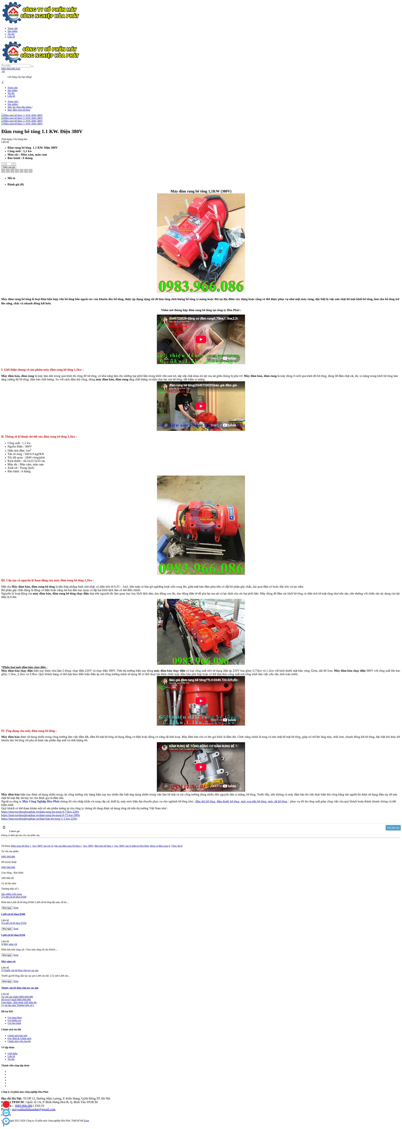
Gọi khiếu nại (14, 1020)
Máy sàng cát (8, 961)
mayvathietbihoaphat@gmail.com (33, 1109)
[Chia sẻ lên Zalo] (31, 171)
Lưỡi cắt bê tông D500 (13, 914)
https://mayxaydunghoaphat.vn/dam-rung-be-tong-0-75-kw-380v (40, 815)
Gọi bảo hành (14, 1023)
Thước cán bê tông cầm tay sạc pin (19, 988)
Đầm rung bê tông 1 (21, 846)
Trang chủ (13, 28)
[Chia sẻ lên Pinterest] (17, 171)
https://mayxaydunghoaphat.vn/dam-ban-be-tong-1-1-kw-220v (39, 818)
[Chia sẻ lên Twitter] (8, 171)
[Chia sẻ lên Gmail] (21, 171)
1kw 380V (88, 846)
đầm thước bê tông (228, 801)
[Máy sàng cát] (9, 944)
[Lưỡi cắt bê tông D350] (13, 923)
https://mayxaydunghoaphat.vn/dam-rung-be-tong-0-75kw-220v (40, 811)
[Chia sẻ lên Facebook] (3, 171)
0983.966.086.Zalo (10, 68)
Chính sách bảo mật (17, 1035)
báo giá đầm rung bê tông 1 (68, 846)
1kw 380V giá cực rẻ (42, 846)
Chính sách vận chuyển (19, 1041)
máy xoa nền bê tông (253, 801)
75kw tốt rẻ (176, 846)
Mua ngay (7, 908)
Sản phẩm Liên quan (11, 894)
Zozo (86, 1120)
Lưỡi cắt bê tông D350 (13, 935)
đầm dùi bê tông (205, 801)
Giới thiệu (12, 1053)
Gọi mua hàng (15, 1017)
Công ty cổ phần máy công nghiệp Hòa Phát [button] (24, 1092)
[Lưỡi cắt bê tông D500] (13, 897)
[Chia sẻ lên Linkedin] (12, 171)
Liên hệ (11, 37)
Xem (15, 907)
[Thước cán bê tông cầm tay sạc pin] (19, 970)
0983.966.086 (8, 856)
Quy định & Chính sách (19, 1038)
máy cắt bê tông (277, 801)
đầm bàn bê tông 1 (104, 846)
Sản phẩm (12, 31)
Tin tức (11, 34)
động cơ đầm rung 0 (160, 846)
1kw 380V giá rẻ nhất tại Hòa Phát (131, 846)
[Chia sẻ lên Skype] (26, 171)
